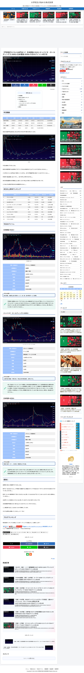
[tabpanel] (9, 17)
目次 (27, 93)
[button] (51, 85)
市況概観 (20, 95)
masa (70, 464)
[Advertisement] (42, 38)
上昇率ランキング (37, 532)
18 (64, 296)
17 (61, 296)
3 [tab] (44, 25)
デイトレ (29, 532)
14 (74, 294)
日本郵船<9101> (23, 101)
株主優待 (51, 669)
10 (61, 294)
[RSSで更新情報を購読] (30, 554)
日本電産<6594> (23, 105)
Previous (1, 17)
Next (82, 17)
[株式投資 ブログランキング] (32, 526)
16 (80, 294)
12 (67, 294)
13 (70, 294)
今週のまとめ (32, 669)
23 (80, 296)
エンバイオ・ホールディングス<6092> (28, 103)
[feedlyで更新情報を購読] (27, 554)
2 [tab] (42, 25)
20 (70, 296)
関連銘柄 (46, 669)
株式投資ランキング (47, 526)
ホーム (27, 669)
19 (67, 296)
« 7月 (61, 303)
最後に (20, 107)
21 (74, 296)
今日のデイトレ (22, 99)
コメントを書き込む (29, 658)
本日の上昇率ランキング (24, 97)
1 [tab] (40, 25)
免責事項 (56, 669)
